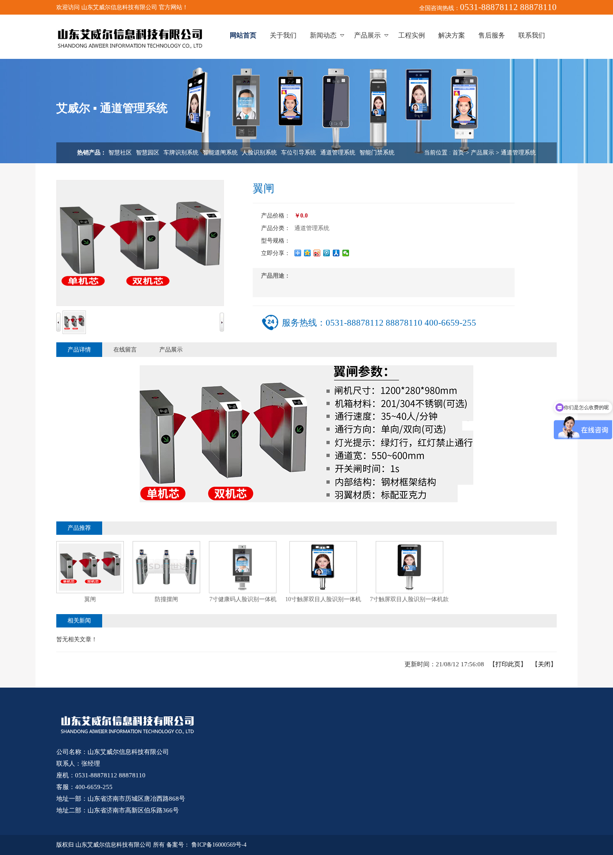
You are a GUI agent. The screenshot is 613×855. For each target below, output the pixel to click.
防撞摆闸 (166, 599)
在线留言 (125, 350)
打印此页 (507, 664)
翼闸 (90, 599)
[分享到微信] (345, 253)
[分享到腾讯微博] (326, 253)
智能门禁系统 (376, 152)
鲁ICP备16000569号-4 (218, 845)
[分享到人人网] (336, 253)
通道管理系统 (337, 152)
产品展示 (482, 152)
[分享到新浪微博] (317, 253)
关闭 (544, 664)
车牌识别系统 (180, 152)
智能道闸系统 (220, 152)
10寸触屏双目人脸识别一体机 (323, 599)
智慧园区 (147, 152)
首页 (458, 152)
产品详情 (79, 350)
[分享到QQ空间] (307, 253)
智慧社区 (120, 152)
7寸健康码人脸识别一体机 (242, 599)
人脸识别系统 (259, 152)
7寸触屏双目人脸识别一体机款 (409, 599)
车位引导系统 (298, 152)
